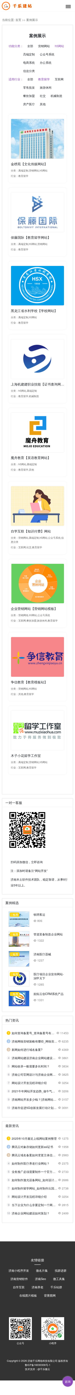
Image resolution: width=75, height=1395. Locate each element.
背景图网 (50, 1295)
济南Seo (40, 1279)
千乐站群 (56, 1287)
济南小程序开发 (19, 1270)
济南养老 (37, 1287)
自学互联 (19, 1287)
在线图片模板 (28, 1295)
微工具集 (59, 1279)
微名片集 (42, 1270)
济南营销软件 (19, 1279)
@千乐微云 (44, 1369)
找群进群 (60, 1270)
